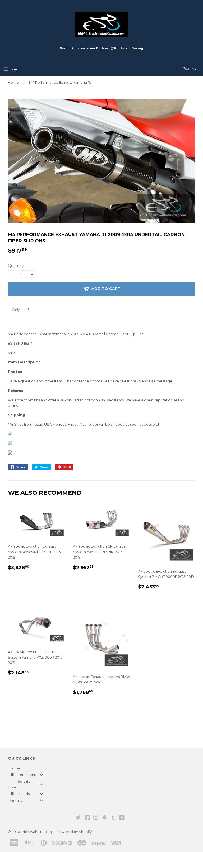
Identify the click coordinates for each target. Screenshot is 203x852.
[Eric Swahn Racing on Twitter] (78, 818)
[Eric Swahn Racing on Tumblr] (113, 818)
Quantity (16, 265)
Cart (195, 69)
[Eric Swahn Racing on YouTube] (122, 818)
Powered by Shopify (74, 832)
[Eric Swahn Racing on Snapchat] (104, 818)
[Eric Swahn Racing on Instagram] (96, 818)
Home (13, 82)
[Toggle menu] (41, 774)
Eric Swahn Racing (36, 832)
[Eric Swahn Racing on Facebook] (87, 818)
